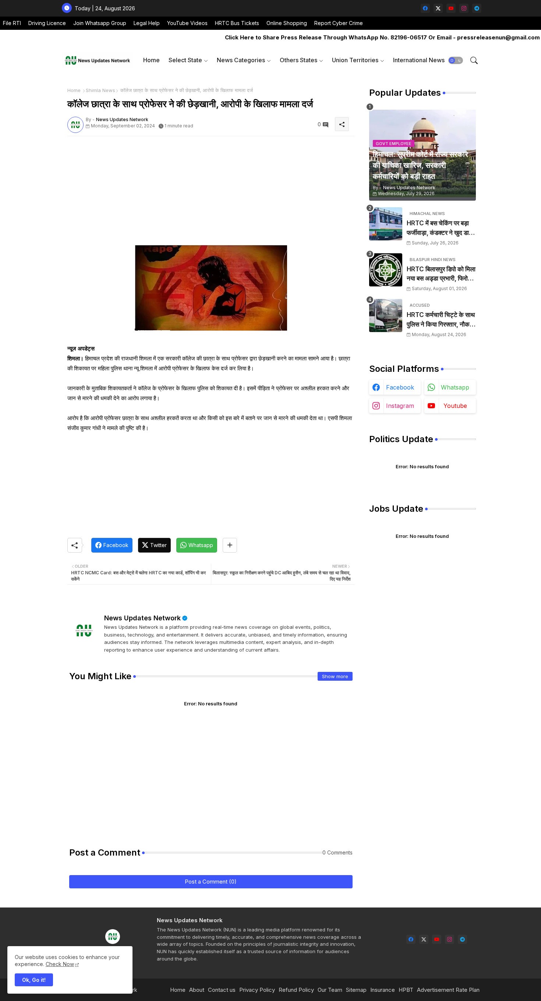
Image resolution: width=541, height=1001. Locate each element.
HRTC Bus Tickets (237, 23)
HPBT (406, 989)
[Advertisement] (210, 193)
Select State (185, 60)
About (196, 989)
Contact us (222, 989)
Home (151, 60)
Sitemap (356, 989)
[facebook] (425, 8)
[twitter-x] (438, 8)
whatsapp (455, 387)
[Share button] (230, 545)
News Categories (241, 60)
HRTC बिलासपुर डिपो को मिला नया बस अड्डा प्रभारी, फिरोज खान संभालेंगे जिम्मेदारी (441, 274)
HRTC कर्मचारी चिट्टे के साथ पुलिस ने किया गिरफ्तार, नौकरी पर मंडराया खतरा (441, 320)
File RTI (12, 23)
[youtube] (451, 8)
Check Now (60, 964)
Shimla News (100, 90)
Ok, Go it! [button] (34, 980)
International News (419, 60)
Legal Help (147, 23)
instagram (400, 405)
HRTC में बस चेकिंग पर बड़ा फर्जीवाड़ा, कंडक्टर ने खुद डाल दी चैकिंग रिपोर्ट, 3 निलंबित (440, 228)
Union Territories (355, 60)
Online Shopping (286, 23)
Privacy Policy (257, 989)
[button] (455, 60)
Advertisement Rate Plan (448, 989)
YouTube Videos (187, 23)
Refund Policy (296, 989)
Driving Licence (47, 23)
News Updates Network (142, 618)
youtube (455, 405)
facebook (400, 387)
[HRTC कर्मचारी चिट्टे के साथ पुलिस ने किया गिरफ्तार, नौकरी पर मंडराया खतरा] (385, 315)
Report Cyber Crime (338, 23)
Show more (335, 676)
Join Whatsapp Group (99, 23)
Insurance (382, 989)
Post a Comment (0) (211, 881)
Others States (298, 60)
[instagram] (463, 8)
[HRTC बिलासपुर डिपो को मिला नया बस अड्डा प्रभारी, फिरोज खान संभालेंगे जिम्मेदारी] (385, 269)
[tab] (151, 60)
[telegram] (476, 8)
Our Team (330, 989)
